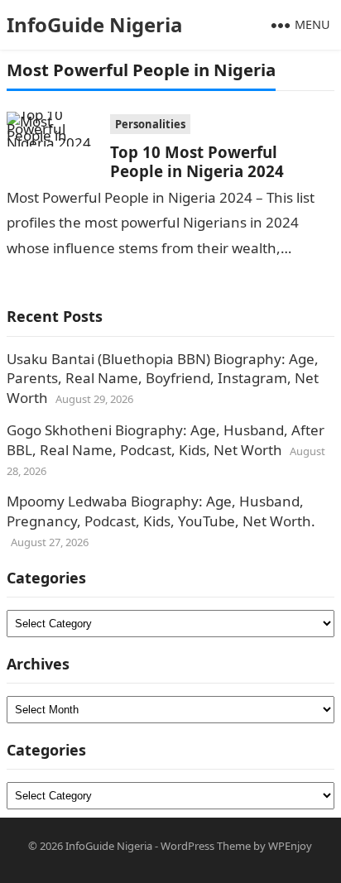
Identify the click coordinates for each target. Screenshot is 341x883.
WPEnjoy (290, 845)
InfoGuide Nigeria (95, 24)
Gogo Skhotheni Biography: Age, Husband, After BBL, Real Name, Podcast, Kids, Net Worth (165, 439)
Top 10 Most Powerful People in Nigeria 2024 (197, 161)
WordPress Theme (206, 845)
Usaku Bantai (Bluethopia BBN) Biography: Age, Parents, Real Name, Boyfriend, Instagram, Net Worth (163, 378)
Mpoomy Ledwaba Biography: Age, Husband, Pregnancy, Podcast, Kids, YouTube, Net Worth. (161, 511)
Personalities (150, 124)
